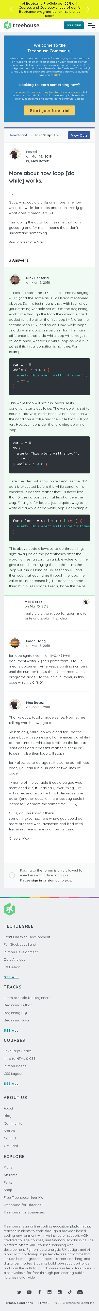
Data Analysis (14, 959)
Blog (7, 1116)
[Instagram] (59, 1292)
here (57, 75)
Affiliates (10, 1175)
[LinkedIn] (49, 1292)
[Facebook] (39, 1292)
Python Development (21, 952)
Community (13, 1123)
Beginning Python (18, 1005)
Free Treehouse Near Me (23, 1197)
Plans (8, 1167)
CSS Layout (13, 1073)
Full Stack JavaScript (20, 944)
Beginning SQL (16, 1013)
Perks (8, 1182)
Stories (9, 1131)
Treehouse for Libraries (22, 1205)
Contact (10, 1138)
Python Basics (15, 1066)
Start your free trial (49, 110)
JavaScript (18, 135)
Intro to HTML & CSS (20, 1058)
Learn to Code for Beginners (27, 998)
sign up (53, 880)
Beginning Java (16, 1020)
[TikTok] (69, 1292)
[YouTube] (29, 1292)
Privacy (43, 1303)
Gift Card (11, 1146)
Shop (8, 1190)
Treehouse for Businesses (24, 1212)
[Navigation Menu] (91, 25)
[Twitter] (19, 1292)
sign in (36, 880)
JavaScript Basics (17, 1051)
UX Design (12, 967)
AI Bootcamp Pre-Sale (39, 3)
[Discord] (80, 1292)
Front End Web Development (27, 937)
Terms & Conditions (18, 1303)
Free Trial (74, 25)
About (8, 1108)
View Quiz (79, 135)
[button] (11, 9)
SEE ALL (11, 977)
